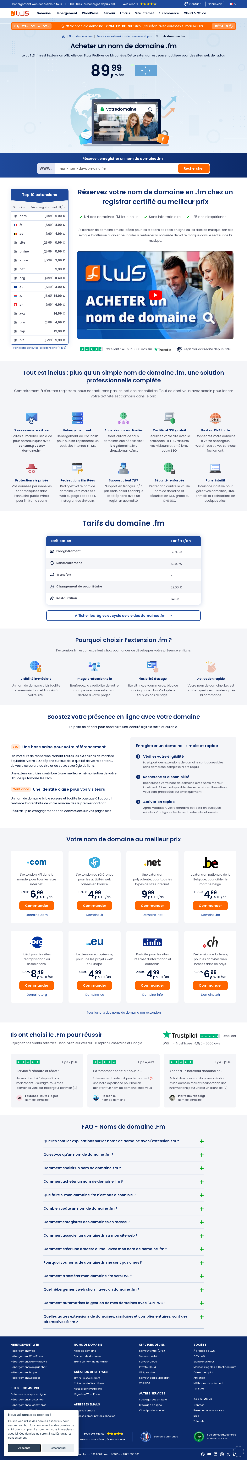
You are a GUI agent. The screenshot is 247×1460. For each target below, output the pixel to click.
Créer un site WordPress (89, 1383)
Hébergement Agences (26, 1378)
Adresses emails (84, 1410)
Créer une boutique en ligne (28, 1394)
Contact (195, 4)
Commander (36, 905)
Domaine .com (37, 915)
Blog (196, 1416)
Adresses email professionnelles (94, 1416)
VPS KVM (144, 1383)
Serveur (109, 13)
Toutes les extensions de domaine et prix (124, 36)
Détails (221, 26)
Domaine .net (152, 915)
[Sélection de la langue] (232, 4)
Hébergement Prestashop (27, 1399)
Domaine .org (37, 994)
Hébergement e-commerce (29, 1405)
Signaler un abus (204, 1361)
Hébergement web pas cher (29, 1367)
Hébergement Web (23, 1351)
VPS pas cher (147, 1372)
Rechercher (194, 168)
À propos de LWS (204, 1351)
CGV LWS (199, 1356)
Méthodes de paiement (208, 1383)
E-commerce (169, 13)
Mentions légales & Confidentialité (215, 1367)
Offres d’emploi (203, 1372)
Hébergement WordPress (27, 1356)
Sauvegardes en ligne (153, 1399)
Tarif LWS (199, 1388)
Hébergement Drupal (24, 1372)
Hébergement (66, 13)
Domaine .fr (94, 915)
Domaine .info (152, 994)
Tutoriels (199, 1421)
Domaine (44, 13)
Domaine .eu (94, 994)
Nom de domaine (81, 36)
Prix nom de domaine (87, 1356)
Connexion (215, 4)
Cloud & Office (195, 13)
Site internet (144, 13)
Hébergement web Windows (29, 1361)
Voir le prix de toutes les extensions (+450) (39, 348)
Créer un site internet (87, 1378)
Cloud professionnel (152, 1410)
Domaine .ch (210, 994)
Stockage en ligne (150, 1405)
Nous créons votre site (88, 1389)
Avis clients (130, 4)
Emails (125, 13)
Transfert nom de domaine (91, 1361)
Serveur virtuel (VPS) (152, 1351)
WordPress (90, 13)
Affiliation (199, 1378)
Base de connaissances (209, 1410)
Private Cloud (147, 1367)
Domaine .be (210, 915)
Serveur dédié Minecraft (154, 1378)
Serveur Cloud (148, 1361)
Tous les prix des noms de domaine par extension (123, 1012)
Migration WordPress (87, 1394)
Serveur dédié (148, 1356)
